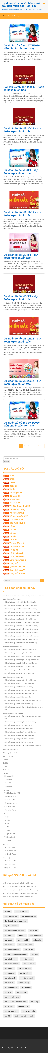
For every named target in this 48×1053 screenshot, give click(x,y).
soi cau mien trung (12, 949)
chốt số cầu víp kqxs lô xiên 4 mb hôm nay (19, 673)
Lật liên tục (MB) (17, 509)
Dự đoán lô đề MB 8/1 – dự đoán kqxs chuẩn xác (20, 256)
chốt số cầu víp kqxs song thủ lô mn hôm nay (20, 680)
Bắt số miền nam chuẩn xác (13, 677)
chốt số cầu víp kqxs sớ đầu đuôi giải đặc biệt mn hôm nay (23, 708)
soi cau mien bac (25, 945)
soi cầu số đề (29, 964)
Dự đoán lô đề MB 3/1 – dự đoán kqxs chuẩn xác (20, 171)
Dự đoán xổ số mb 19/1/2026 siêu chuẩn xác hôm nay (21, 424)
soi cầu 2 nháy (10, 959)
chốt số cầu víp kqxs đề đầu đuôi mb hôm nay (20, 605)
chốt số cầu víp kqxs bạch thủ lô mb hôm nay (20, 619)
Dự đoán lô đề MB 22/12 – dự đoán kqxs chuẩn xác (22, 382)
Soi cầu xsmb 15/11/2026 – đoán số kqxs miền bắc (23, 88)
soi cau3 (21, 935)
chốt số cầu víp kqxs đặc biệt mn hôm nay (19, 693)
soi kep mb (26, 987)
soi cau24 (9, 940)
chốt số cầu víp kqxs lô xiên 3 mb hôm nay (19, 670)
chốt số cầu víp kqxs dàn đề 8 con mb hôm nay (21, 632)
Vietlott (12, 489)
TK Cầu (6, 790)
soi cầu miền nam (12, 964)
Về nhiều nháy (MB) (18, 516)
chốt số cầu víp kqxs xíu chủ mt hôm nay (18, 725)
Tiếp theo (40, 446)
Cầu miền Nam (16, 519)
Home (5, 16)
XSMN (12, 479)
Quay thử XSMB (17, 567)
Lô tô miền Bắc (16, 553)
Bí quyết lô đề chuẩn (10, 749)
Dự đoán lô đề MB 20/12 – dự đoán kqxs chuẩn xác (22, 130)
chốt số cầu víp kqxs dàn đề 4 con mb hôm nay (21, 626)
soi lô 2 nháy (23, 1006)
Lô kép (12, 533)
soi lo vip (34, 1002)
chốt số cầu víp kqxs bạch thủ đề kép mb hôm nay (22, 612)
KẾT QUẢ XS (8, 756)
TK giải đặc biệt (16, 543)
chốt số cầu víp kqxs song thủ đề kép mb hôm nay (22, 656)
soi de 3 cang (23, 983)
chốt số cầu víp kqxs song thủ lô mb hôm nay (20, 653)
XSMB (12, 476)
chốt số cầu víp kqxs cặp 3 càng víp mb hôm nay (21, 622)
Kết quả (13, 486)
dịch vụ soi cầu (11, 916)
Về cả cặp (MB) (16, 513)
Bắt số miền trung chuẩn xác (13, 713)
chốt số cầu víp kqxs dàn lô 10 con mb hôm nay (21, 639)
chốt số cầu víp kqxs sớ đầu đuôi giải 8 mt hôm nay (22, 745)
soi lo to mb (21, 992)
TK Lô (5, 814)
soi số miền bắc (29, 1011)
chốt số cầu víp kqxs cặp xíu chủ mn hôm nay (20, 690)
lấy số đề (33, 930)
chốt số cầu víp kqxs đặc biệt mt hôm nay (19, 735)
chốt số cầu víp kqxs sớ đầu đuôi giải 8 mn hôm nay (22, 700)
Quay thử (13, 563)
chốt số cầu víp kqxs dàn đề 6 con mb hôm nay (21, 629)
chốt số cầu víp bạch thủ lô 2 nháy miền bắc (20, 602)
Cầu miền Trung (17, 523)
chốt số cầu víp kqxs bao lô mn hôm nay (18, 687)
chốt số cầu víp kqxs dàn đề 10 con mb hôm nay (21, 636)
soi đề (7, 1016)
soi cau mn (29, 949)
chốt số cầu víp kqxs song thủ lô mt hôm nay (20, 722)
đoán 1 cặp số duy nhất (24, 1016)
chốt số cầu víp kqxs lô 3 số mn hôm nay (18, 704)
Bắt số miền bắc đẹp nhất (12, 599)
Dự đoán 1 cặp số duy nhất (15, 921)
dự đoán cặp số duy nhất (14, 930)
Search (6, 462)
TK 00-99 (13, 550)
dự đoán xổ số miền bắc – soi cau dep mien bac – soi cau (21, 4)
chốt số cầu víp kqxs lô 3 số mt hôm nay (18, 742)
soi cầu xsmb (10, 978)
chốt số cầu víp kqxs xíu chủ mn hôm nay (19, 683)
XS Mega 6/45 (15, 492)
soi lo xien (9, 1006)
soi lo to (8, 992)
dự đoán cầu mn (11, 926)
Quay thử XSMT (17, 570)
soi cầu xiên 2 (25, 973)
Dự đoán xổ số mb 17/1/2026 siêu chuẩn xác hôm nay (21, 47)
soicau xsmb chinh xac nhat (16, 954)
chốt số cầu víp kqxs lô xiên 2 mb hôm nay (19, 666)
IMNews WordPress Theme (20, 1048)
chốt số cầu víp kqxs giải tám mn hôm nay (19, 697)
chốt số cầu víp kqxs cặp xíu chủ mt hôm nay (20, 732)
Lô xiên (13, 530)
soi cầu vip (9, 968)
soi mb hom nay (11, 1011)
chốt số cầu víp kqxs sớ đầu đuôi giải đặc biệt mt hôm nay (23, 717)
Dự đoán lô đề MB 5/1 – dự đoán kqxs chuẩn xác (20, 298)
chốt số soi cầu (21, 911)
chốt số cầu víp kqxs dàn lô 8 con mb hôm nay (20, 663)
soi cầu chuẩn (27, 959)
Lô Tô (5, 844)
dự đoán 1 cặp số (29, 916)
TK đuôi (13, 540)
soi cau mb (9, 945)
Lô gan (12, 526)
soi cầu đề (9, 983)
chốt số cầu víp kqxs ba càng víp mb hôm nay (20, 609)
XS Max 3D (14, 503)
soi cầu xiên (9, 973)
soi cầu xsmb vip (27, 978)
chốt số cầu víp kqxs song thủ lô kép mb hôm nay (21, 660)
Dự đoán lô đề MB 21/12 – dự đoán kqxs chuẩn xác (22, 214)
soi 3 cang (9, 935)
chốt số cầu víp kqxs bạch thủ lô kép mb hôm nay (21, 615)
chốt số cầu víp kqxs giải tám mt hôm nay (19, 739)
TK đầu (12, 536)
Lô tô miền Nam (17, 556)
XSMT (12, 482)
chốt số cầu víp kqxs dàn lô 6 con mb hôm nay (20, 649)
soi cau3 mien (35, 935)
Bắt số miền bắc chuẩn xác (12, 647)
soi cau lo (37, 940)
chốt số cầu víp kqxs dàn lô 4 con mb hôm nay (20, 643)
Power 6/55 (14, 499)
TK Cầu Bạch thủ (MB (19, 506)
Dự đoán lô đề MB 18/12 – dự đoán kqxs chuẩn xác (22, 340)
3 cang (7, 911)
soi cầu (35, 954)
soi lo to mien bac (12, 997)
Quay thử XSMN (17, 573)
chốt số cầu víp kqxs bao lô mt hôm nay (18, 728)
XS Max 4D (14, 496)
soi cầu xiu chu (25, 968)
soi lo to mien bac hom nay (15, 1002)
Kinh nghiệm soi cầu (10, 753)
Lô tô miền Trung (17, 560)
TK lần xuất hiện (17, 546)
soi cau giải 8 (23, 940)
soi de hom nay (11, 987)
